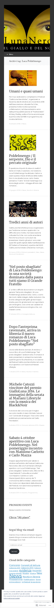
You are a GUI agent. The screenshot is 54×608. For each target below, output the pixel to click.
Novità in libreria (33, 190)
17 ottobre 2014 (14, 314)
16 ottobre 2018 (14, 124)
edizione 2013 (14, 568)
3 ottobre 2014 (14, 493)
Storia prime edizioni (16, 254)
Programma (32, 493)
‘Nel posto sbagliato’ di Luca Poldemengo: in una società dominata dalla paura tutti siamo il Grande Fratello (26, 275)
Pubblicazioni (29, 579)
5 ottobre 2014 (14, 425)
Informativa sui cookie (12, 598)
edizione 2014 (33, 425)
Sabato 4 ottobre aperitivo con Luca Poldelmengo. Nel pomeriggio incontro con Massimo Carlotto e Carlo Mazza (26, 446)
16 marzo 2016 (14, 252)
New (37, 252)
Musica (41, 425)
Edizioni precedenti (28, 252)
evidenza (25, 570)
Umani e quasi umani (26, 91)
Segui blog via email (21, 529)
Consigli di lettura (28, 314)
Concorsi (25, 425)
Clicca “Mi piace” (19, 517)
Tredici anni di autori (26, 222)
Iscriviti (14, 551)
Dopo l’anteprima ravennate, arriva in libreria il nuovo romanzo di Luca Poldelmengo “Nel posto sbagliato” (25, 335)
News (24, 124)
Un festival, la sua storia (31, 582)
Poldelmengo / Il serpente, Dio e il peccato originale (23, 159)
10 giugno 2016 (14, 190)
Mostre (25, 573)
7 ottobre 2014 (14, 372)
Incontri (24, 493)
